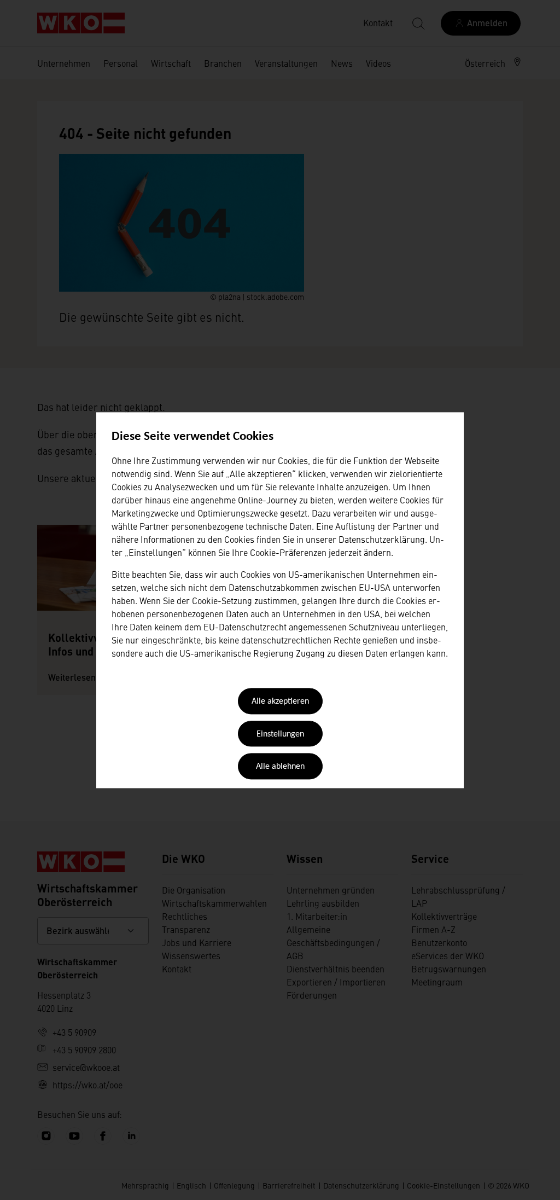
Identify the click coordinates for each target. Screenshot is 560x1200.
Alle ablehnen (280, 767)
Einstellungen (280, 734)
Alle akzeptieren (280, 702)
